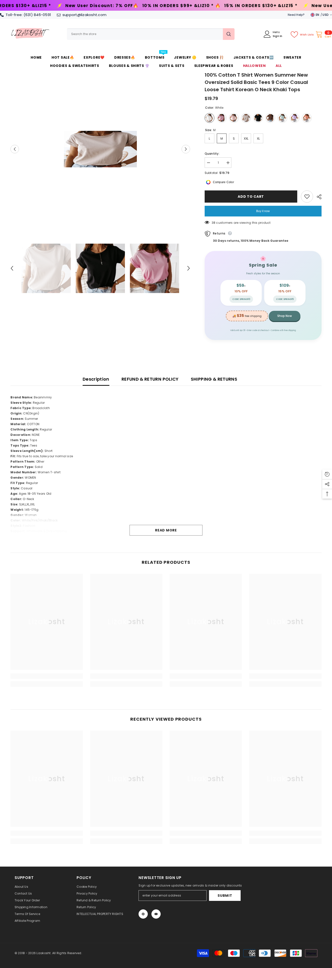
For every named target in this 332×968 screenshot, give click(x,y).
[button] (14, 149)
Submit (225, 895)
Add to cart (251, 196)
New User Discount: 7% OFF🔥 (271, 6)
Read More (166, 530)
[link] (46, 676)
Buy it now (263, 211)
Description (96, 379)
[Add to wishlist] (307, 196)
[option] (100, 149)
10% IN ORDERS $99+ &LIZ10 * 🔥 (104, 6)
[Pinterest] (143, 914)
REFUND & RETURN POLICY (150, 379)
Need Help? (296, 15)
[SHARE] (317, 197)
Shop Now (284, 316)
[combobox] (145, 34)
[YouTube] (156, 914)
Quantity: (212, 154)
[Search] (151, 34)
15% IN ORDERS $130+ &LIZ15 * (183, 6)
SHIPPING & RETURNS (214, 379)
